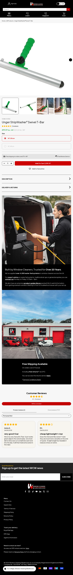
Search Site (7, 505)
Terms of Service (9, 508)
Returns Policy (8, 516)
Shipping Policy (9, 512)
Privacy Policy (8, 519)
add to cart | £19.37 (43, 163)
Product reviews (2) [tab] (19, 410)
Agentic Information (10, 537)
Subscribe (66, 477)
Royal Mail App (8, 530)
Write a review (36, 404)
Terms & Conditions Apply (32, 380)
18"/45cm (11, 146)
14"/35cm (11, 138)
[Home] (36, 3)
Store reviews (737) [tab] (54, 410)
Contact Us (7, 501)
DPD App (7, 534)
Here (27, 548)
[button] (6, 126)
